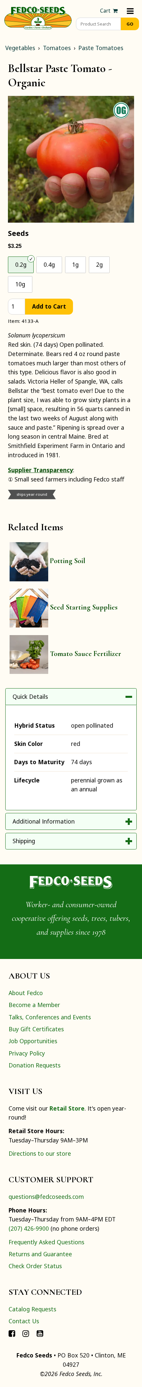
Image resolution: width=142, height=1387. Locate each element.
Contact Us (24, 1321)
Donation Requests (34, 1065)
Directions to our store (40, 1153)
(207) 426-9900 (29, 1228)
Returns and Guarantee (40, 1254)
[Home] (38, 17)
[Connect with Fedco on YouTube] (40, 1333)
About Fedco (26, 993)
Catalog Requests (32, 1309)
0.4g (49, 264)
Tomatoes (57, 48)
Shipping (24, 841)
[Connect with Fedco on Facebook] (12, 1333)
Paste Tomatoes (100, 48)
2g (99, 264)
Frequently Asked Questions (46, 1242)
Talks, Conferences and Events (50, 1017)
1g (75, 264)
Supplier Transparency (40, 470)
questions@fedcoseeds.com (46, 1197)
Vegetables (20, 48)
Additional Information (44, 821)
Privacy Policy (27, 1053)
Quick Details (30, 696)
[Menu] (130, 11)
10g (20, 284)
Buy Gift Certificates (36, 1029)
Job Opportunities (33, 1041)
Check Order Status (35, 1266)
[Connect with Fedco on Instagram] (25, 1333)
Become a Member (34, 1005)
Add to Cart (49, 306)
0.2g (20, 264)
